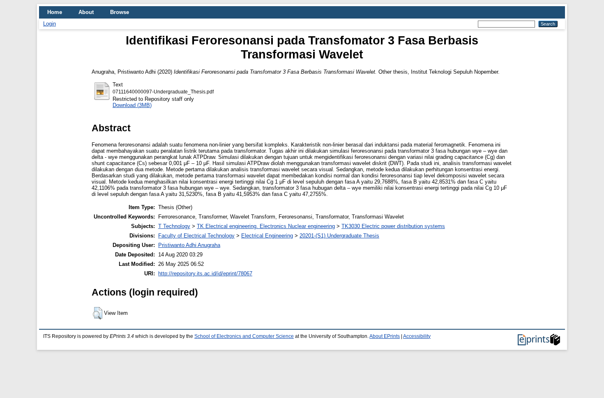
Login (49, 24)
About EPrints (384, 336)
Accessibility (417, 336)
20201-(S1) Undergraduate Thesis (339, 236)
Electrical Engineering (267, 236)
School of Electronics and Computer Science (244, 336)
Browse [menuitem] (119, 12)
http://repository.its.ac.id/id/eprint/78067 (205, 273)
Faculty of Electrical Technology (196, 236)
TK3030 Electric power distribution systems (393, 226)
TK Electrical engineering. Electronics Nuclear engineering (266, 226)
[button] (97, 313)
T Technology (174, 226)
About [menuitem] (86, 12)
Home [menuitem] (54, 12)
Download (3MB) (132, 105)
